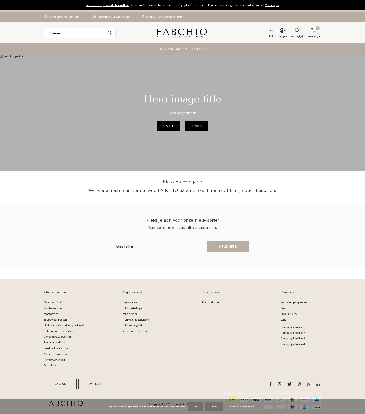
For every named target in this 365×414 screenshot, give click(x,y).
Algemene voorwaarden (58, 354)
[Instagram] (279, 384)
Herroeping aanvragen (136, 319)
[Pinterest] (299, 384)
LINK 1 (168, 126)
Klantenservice (53, 308)
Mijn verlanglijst (132, 325)
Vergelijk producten (135, 331)
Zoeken (110, 33)
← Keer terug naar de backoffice (107, 5)
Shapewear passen (55, 319)
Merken (199, 48)
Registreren (130, 302)
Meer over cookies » (242, 406)
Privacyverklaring (54, 359)
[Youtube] (308, 384)
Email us (94, 383)
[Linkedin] (318, 384)
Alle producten (174, 48)
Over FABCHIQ (53, 302)
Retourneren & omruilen (58, 331)
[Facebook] (270, 384)
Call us (60, 383)
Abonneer (228, 246)
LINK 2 (197, 126)
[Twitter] (289, 384)
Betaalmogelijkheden (56, 342)
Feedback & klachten (56, 348)
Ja (196, 406)
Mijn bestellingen (133, 308)
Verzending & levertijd (57, 336)
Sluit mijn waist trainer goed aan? (64, 325)
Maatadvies (51, 314)
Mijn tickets (130, 314)
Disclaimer (50, 365)
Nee (214, 406)
